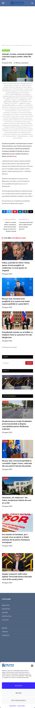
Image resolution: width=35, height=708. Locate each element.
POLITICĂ (5, 402)
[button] (32, 666)
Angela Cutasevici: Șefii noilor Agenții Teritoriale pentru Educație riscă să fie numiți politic (17, 577)
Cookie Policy (12, 705)
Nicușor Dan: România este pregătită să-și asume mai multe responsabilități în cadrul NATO (16, 301)
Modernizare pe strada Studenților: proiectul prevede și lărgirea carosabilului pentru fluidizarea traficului (17, 425)
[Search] (32, 3)
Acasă (3, 45)
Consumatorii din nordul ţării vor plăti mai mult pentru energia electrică (26, 225)
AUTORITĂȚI (6, 609)
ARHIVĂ (4, 628)
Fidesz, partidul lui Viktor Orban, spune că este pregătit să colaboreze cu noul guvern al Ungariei (16, 266)
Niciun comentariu (22, 63)
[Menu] (3, 3)
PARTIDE (5, 632)
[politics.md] (17, 3)
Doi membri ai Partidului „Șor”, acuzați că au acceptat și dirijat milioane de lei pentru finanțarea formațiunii (16, 538)
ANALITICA (5, 605)
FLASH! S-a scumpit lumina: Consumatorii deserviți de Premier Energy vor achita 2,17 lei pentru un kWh (9, 226)
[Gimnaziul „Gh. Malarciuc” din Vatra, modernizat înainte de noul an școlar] (17, 486)
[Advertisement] (17, 25)
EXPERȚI (5, 612)
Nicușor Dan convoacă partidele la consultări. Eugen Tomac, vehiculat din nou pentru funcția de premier (17, 463)
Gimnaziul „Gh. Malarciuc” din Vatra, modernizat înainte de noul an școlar (16, 500)
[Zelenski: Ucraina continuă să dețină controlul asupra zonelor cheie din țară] (17, 74)
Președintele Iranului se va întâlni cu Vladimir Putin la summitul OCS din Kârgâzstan (17, 335)
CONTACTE (5, 635)
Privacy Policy (21, 705)
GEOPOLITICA (6, 50)
